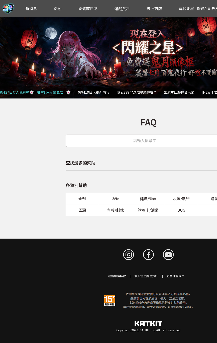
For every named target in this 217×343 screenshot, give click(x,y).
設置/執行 (181, 198)
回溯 (82, 210)
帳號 (115, 198)
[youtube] (168, 254)
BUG (181, 210)
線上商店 (154, 8)
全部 (82, 198)
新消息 (31, 8)
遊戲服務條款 (117, 276)
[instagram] (128, 254)
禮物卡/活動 (148, 210)
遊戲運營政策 (175, 276)
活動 (57, 8)
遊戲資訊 (122, 8)
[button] (5, 57)
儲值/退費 (148, 198)
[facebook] (148, 254)
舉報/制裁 (115, 210)
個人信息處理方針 (146, 276)
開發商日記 (87, 8)
